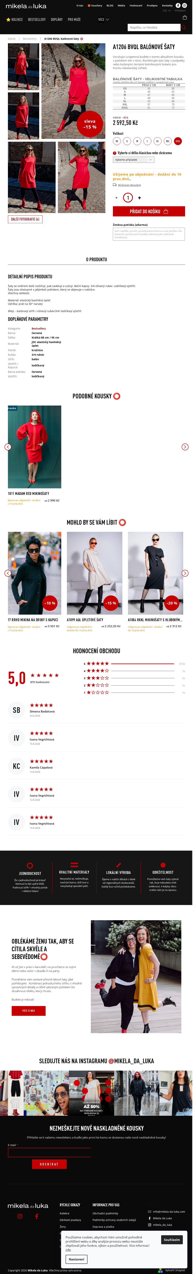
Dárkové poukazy (70, 1220)
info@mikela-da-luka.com (169, 1211)
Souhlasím (172, 1240)
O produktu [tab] (96, 259)
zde (68, 1250)
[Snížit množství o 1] (116, 197)
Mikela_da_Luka (131, 1060)
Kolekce (64, 1213)
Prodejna (152, 5)
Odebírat (49, 1164)
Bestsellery (39, 328)
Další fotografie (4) (25, 219)
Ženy (63, 1226)
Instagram (184, 5)
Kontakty (167, 5)
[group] (34, 1093)
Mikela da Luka (162, 1218)
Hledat (184, 27)
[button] (8, 447)
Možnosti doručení (129, 185)
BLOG (110, 5)
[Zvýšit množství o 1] (139, 197)
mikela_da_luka (162, 1225)
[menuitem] (17, 19)
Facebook (178, 5)
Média (121, 5)
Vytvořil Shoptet (175, 1270)
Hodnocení (136, 5)
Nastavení (76, 1259)
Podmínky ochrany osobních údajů (114, 1220)
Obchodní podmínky (105, 1213)
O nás (80, 5)
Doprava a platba (103, 1226)
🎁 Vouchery (95, 5)
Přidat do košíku (145, 211)
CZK (165, 10)
